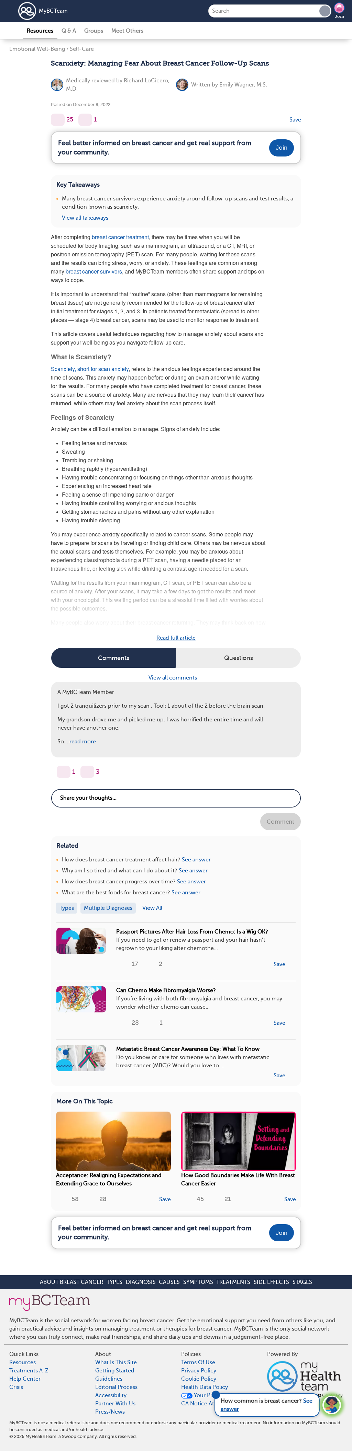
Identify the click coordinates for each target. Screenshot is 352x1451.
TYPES (114, 1282)
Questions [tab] (238, 657)
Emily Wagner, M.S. (243, 85)
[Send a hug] (87, 772)
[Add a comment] (85, 120)
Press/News (110, 1412)
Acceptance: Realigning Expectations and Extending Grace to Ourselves (109, 1179)
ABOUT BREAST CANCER (71, 1282)
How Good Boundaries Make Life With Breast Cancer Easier (238, 1179)
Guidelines (108, 1379)
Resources (40, 31)
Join (339, 16)
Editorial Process (116, 1387)
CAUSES (169, 1282)
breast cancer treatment (120, 237)
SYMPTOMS (198, 1282)
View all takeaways (85, 218)
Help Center (25, 1379)
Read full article (176, 638)
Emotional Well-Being (37, 49)
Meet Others (127, 31)
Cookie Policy (198, 1379)
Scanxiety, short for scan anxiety (90, 369)
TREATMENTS (233, 1282)
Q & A (69, 31)
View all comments (173, 678)
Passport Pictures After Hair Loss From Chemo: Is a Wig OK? (192, 932)
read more (82, 742)
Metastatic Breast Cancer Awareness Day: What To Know (188, 1049)
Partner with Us (115, 1404)
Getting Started (114, 1371)
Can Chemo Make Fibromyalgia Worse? (166, 990)
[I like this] (58, 120)
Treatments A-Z (28, 1371)
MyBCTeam (53, 11)
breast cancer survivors (94, 271)
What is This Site (116, 1362)
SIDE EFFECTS (271, 1282)
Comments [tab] (113, 657)
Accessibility (110, 1395)
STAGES (302, 1282)
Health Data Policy (204, 1387)
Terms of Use (198, 1362)
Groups (93, 31)
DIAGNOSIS (141, 1282)
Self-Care (82, 49)
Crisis (16, 1387)
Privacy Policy (198, 1371)
